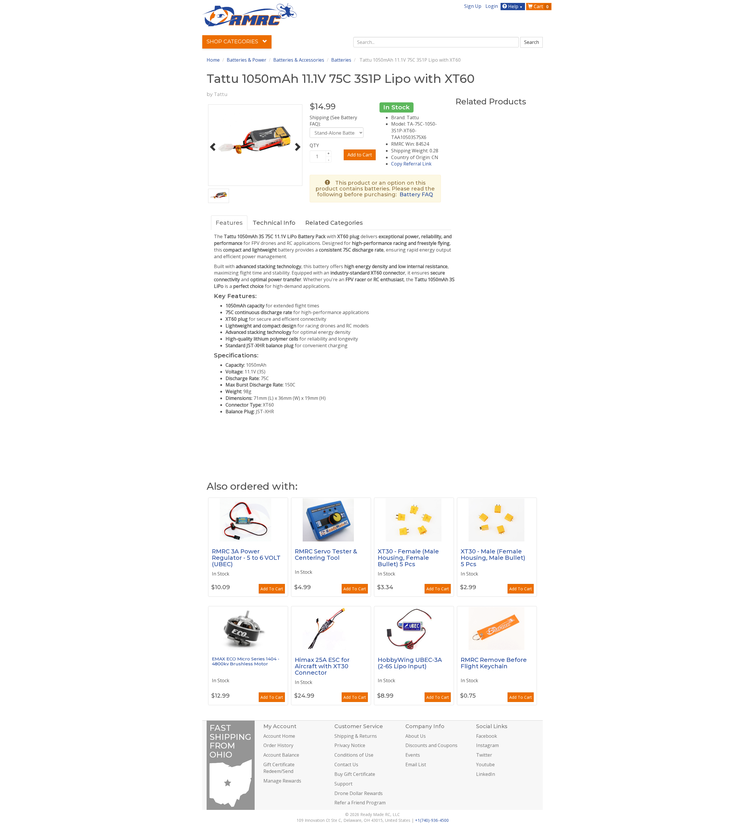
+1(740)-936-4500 (432, 820)
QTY (314, 145)
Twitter (484, 755)
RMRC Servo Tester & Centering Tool (326, 554)
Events (412, 755)
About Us (415, 736)
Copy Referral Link (411, 164)
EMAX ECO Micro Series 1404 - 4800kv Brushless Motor (245, 661)
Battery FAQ (416, 194)
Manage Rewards (282, 781)
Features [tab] (229, 222)
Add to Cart (359, 155)
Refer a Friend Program (360, 802)
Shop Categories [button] (233, 41)
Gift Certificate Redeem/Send (279, 767)
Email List (415, 764)
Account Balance (281, 755)
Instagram (487, 745)
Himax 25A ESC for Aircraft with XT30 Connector (322, 666)
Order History (278, 745)
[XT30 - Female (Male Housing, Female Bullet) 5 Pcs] (414, 519)
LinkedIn (485, 774)
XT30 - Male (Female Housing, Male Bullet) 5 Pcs (493, 558)
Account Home (279, 736)
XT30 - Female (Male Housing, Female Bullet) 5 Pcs (408, 558)
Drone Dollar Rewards (358, 793)
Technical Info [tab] (274, 222)
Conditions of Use (353, 755)
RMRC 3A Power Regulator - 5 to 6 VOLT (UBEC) (246, 558)
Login (491, 6)
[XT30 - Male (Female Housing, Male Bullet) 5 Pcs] (497, 519)
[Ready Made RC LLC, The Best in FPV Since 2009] (249, 14)
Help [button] (515, 6)
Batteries (341, 60)
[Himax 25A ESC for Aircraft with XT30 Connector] (331, 628)
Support (343, 784)
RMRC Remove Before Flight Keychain (494, 663)
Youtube (485, 764)
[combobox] (436, 42)
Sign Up (472, 6)
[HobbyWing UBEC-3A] (414, 628)
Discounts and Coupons (431, 745)
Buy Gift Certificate (354, 774)
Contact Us (346, 764)
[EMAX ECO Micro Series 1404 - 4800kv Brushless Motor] (248, 628)
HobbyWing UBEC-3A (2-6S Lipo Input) (410, 663)
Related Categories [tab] (334, 222)
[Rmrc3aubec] (248, 519)
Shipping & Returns (355, 736)
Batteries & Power (246, 60)
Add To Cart (271, 588)
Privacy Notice (349, 745)
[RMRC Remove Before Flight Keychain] (497, 628)
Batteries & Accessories (298, 60)
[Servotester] (331, 519)
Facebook (486, 736)
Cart (541, 6)
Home (213, 60)
